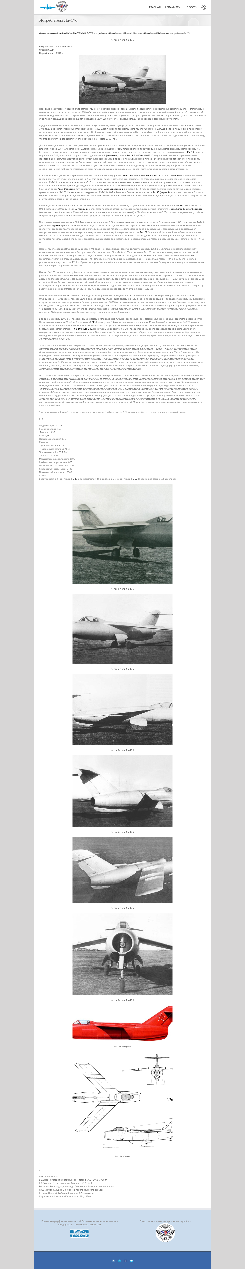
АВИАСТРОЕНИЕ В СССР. (82, 33)
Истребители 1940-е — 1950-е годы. (125, 33)
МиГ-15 (127, 175)
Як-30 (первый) (161, 192)
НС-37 (74, 478)
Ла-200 (88, 328)
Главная (42, 33)
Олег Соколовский (114, 188)
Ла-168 (143, 232)
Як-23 (147, 155)
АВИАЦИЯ (64, 33)
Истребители (101, 33)
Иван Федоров (66, 188)
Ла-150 (138, 155)
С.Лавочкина (175, 175)
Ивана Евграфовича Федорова (185, 208)
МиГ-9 (190, 152)
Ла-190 (78, 328)
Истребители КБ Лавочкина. (156, 33)
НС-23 (134, 478)
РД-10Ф (56, 225)
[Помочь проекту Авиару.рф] (79, 1230)
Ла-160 (157, 175)
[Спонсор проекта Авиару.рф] (165, 1232)
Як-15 (129, 155)
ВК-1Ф (183, 205)
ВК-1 (94, 322)
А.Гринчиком (110, 155)
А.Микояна (145, 175)
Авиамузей (53, 33)
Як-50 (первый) (79, 208)
